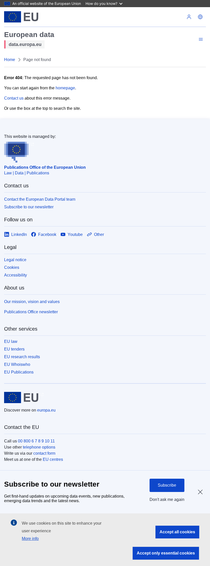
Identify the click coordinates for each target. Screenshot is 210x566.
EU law (10, 341)
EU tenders (14, 349)
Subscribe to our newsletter (29, 207)
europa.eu (46, 410)
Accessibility (15, 275)
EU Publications (19, 372)
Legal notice (15, 260)
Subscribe (167, 485)
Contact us (14, 98)
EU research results (22, 357)
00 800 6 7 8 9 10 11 (36, 441)
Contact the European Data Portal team (39, 199)
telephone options (39, 447)
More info (30, 538)
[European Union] (21, 16)
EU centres (53, 459)
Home (9, 59)
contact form (44, 453)
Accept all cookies (177, 532)
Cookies (11, 267)
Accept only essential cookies (166, 553)
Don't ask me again (167, 499)
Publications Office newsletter (31, 312)
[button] (200, 16)
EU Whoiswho (17, 364)
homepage (65, 88)
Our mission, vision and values (32, 301)
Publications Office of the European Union (45, 167)
